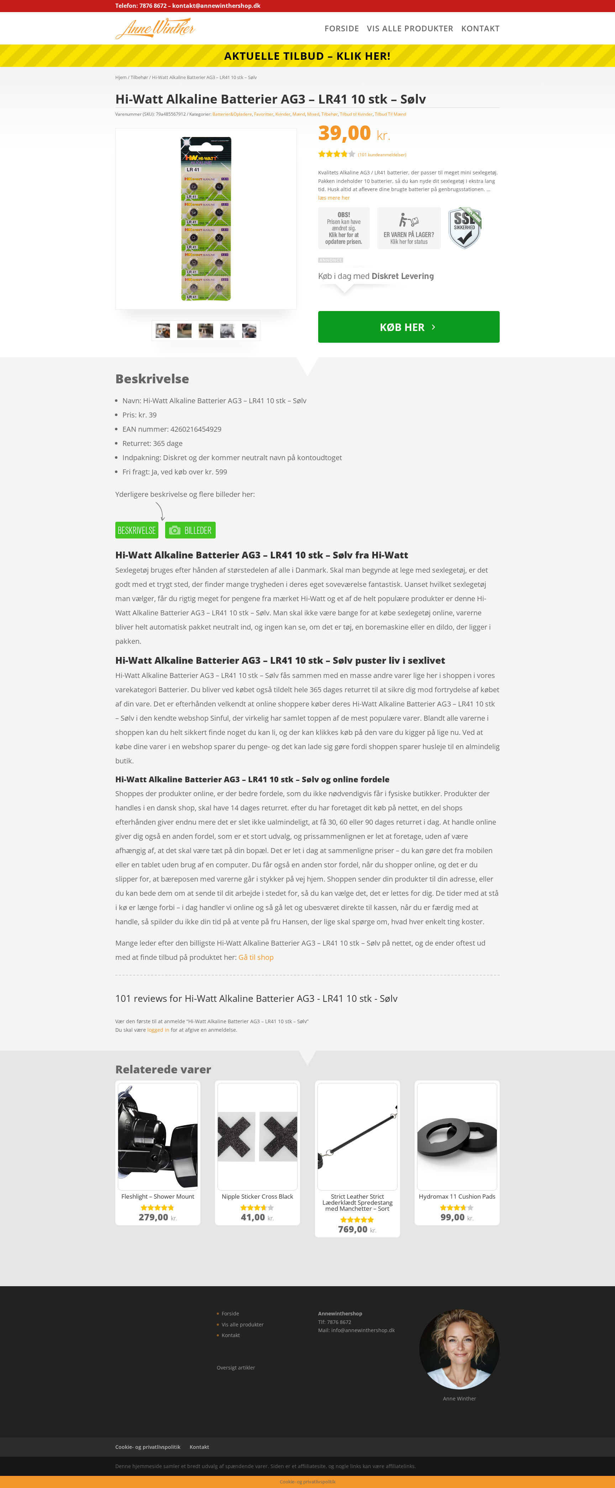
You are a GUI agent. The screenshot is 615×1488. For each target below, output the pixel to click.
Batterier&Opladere (232, 114)
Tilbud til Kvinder (356, 114)
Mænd (299, 114)
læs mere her (334, 197)
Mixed (313, 114)
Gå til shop (256, 957)
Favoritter (263, 114)
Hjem (121, 77)
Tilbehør (139, 77)
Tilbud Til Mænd (390, 114)
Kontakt (480, 29)
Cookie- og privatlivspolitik (147, 1447)
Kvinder (282, 114)
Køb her (402, 327)
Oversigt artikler (236, 1367)
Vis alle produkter (410, 29)
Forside (342, 29)
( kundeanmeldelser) (382, 155)
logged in (158, 1029)
